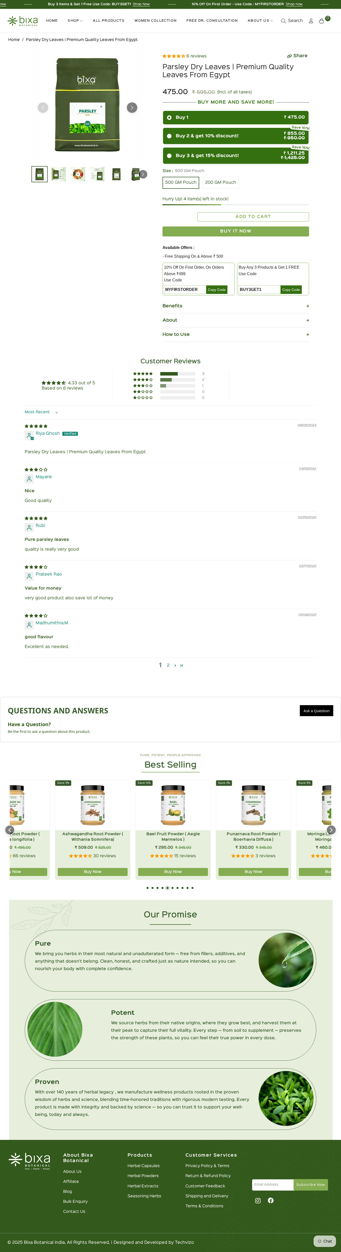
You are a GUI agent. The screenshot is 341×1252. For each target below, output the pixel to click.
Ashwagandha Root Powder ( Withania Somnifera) (49, 837)
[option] (87, 104)
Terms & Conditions (204, 1206)
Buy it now (235, 231)
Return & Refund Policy (208, 1176)
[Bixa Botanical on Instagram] (257, 1201)
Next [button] (132, 107)
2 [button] (168, 665)
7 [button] (177, 888)
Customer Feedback (205, 1186)
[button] (292, 21)
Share (300, 56)
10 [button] (192, 888)
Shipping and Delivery (206, 1196)
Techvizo (184, 1243)
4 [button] (163, 888)
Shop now (240, 4)
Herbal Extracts (143, 1186)
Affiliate (71, 1182)
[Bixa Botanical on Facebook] (271, 1201)
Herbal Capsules (144, 1166)
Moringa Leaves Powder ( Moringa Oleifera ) (291, 837)
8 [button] (182, 888)
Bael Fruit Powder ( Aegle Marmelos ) (130, 837)
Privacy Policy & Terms (207, 1166)
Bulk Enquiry (75, 1202)
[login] (311, 20)
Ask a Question (317, 710)
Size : (183, 171)
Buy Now (50, 872)
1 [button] (148, 888)
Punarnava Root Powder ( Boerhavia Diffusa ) (211, 837)
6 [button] (172, 888)
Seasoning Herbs (144, 1196)
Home (14, 40)
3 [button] (158, 888)
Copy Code (217, 290)
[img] (36, 426)
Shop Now (87, 4)
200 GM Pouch (220, 183)
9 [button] (187, 888)
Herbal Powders (143, 1176)
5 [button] (168, 888)
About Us (72, 1172)
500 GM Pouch (180, 183)
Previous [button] (42, 107)
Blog (67, 1192)
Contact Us (74, 1212)
